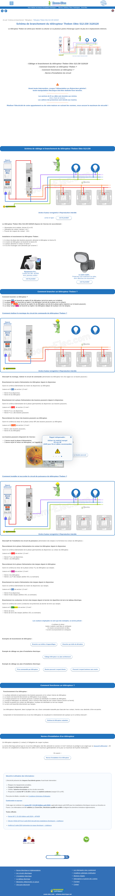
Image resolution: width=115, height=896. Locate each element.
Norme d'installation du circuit (58, 73)
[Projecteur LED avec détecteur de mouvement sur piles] (84, 262)
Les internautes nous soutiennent (85, 870)
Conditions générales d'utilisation (85, 873)
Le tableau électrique (23, 879)
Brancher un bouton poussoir (77, 455)
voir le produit (64, 218)
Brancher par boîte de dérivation (73, 644)
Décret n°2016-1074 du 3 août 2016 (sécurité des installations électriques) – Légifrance (35, 821)
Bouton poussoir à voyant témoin (55, 669)
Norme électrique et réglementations (28, 870)
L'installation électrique (24, 876)
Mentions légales (79, 876)
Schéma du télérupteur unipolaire (57, 720)
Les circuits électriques (24, 873)
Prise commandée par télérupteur (27, 669)
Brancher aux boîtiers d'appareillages (44, 644)
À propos (77, 882)
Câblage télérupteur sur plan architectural (57, 657)
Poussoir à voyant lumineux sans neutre (85, 669)
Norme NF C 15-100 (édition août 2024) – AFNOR (24, 816)
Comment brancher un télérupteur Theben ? (58, 67)
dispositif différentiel (100, 746)
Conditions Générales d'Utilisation (39, 796)
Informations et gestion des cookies (85, 879)
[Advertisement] (57, 13)
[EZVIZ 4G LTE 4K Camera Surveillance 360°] (31, 262)
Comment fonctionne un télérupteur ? (58, 70)
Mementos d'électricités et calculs (27, 882)
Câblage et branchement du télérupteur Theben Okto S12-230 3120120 (58, 64)
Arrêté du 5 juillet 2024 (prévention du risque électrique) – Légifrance (30, 825)
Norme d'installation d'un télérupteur (57, 757)
